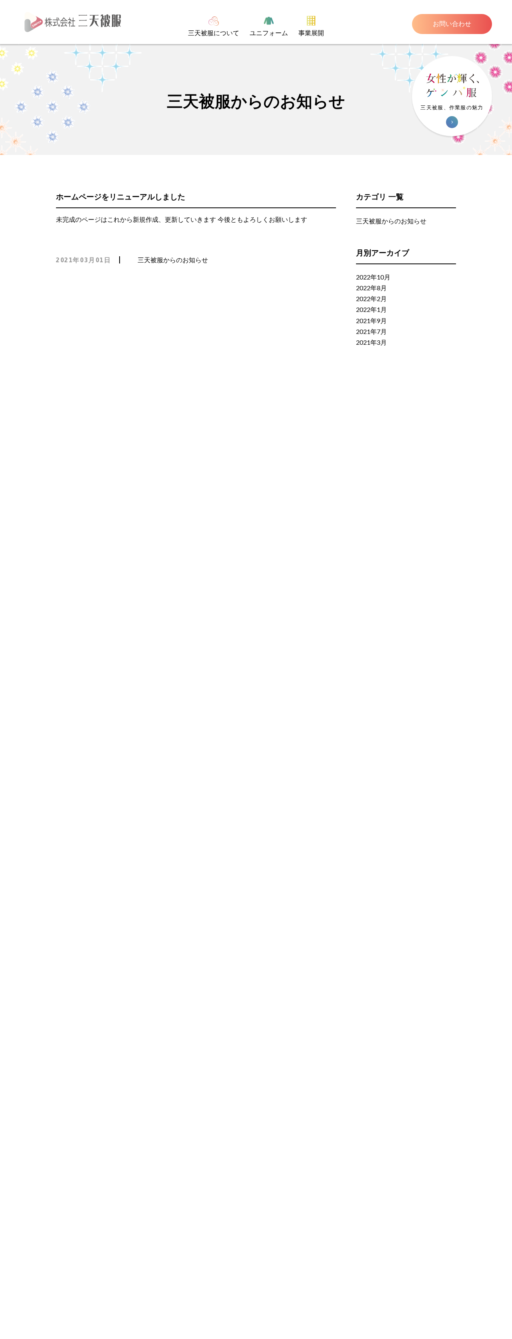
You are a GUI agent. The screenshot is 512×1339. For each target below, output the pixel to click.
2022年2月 (371, 299)
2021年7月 (371, 332)
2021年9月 (371, 321)
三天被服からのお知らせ (173, 260)
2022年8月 (371, 288)
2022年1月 (371, 310)
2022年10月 (373, 277)
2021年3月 (371, 343)
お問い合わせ (452, 24)
